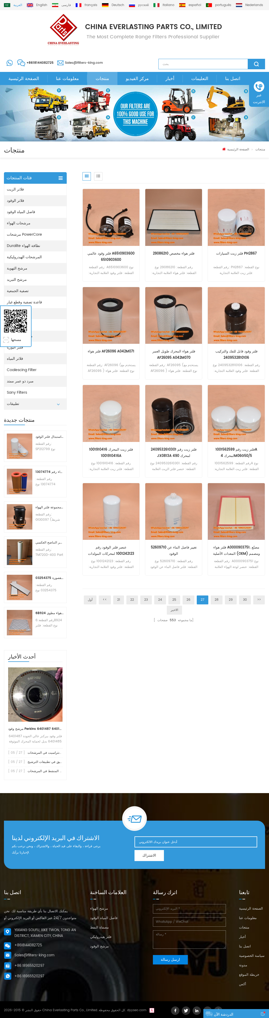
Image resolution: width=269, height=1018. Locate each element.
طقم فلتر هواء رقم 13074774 (49, 472)
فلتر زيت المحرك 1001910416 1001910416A (111, 453)
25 (174, 599)
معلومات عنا (67, 78)
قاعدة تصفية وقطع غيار (24, 302)
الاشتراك (149, 855)
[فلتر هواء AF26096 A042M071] (111, 315)
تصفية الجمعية (18, 291)
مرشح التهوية (17, 268)
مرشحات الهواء (18, 223)
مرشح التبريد (17, 280)
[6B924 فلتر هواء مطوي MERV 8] (19, 622)
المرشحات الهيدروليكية (24, 257)
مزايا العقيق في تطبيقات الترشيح (50, 761)
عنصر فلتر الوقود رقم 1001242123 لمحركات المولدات (111, 551)
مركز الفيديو (137, 78)
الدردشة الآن (223, 1014)
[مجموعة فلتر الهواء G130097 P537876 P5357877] (19, 517)
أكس (242, 984)
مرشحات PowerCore (24, 234)
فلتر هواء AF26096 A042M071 (111, 351)
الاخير (174, 610)
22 (132, 599)
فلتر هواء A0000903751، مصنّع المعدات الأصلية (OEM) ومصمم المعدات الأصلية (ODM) (236, 551)
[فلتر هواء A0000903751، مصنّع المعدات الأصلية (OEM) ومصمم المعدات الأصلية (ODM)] (236, 511)
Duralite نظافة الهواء (23, 246)
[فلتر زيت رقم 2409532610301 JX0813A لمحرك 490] (173, 413)
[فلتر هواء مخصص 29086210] (173, 217)
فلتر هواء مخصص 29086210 (173, 253)
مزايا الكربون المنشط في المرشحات (52, 771)
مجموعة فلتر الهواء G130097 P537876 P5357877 (49, 507)
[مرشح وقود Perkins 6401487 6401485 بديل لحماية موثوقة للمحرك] (35, 694)
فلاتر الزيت (15, 189)
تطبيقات (13, 404)
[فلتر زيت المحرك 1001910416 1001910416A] (111, 413)
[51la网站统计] (151, 1010)
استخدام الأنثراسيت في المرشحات (51, 752)
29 (231, 599)
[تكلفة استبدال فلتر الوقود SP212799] (19, 446)
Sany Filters (17, 392)
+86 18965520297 (29, 966)
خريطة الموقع (249, 975)
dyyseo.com (136, 1010)
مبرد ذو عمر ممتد (20, 381)
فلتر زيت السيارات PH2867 (236, 253)
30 (245, 599)
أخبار (169, 78)
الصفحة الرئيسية (23, 78)
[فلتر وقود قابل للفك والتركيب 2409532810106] (236, 315)
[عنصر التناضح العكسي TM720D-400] (19, 552)
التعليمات (199, 78)
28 (217, 599)
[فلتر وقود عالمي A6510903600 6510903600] (111, 217)
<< (105, 599)
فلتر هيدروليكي (100, 937)
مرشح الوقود (99, 946)
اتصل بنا (232, 78)
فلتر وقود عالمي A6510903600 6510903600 (110, 257)
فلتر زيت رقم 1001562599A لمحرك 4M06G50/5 (236, 453)
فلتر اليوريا (15, 347)
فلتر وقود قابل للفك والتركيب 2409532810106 (236, 355)
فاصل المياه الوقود (21, 212)
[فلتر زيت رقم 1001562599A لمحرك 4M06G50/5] (236, 413)
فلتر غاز (13, 325)
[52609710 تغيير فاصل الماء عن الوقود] (173, 511)
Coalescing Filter (22, 370)
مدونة (243, 965)
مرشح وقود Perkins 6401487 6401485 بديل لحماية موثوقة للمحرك (35, 728)
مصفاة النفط (99, 927)
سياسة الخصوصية (252, 956)
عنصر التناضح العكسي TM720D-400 (49, 542)
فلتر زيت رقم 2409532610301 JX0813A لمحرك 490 (173, 453)
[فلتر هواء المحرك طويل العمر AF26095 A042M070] (173, 315)
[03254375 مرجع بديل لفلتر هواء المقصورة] (19, 587)
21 (118, 599)
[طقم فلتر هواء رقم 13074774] (19, 481)
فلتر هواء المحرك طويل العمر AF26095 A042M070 (173, 355)
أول (90, 599)
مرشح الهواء (99, 908)
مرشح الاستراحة (20, 336)
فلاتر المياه (15, 359)
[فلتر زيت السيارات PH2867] (236, 217)
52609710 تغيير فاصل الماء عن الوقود (174, 551)
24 (160, 599)
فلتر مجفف (15, 313)
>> (259, 599)
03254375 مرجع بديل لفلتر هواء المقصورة (49, 578)
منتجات (102, 78)
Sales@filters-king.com (84, 62)
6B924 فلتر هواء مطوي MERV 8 (49, 613)
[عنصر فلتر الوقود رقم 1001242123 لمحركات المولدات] (111, 511)
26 (188, 599)
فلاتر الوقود (15, 201)
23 (146, 599)
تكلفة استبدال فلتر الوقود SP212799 (49, 436)
